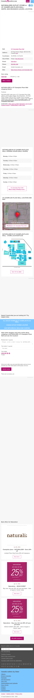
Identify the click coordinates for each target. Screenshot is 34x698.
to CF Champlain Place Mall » (17, 225)
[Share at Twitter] (32, 5)
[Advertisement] (17, 29)
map (17, 53)
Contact (3, 693)
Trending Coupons (6, 654)
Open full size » (17, 271)
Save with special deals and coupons (17, 328)
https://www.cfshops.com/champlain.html (21, 69)
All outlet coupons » (17, 638)
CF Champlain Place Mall (17, 49)
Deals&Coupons (5, 105)
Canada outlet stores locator (17, 325)
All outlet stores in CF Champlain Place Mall (17, 321)
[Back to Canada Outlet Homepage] (9, 1)
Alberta (3, 674)
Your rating (4, 351)
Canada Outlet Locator (7, 658)
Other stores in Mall (13, 103)
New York (4, 681)
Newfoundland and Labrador (9, 683)
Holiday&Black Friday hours (18, 105)
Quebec (3, 688)
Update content (10, 693)
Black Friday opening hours (8, 656)
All (18, 666)
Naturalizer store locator (25, 103)
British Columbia (6, 676)
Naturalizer (14, 61)
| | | (32, 1)
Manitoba (4, 677)
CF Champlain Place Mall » (17, 188)
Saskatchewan (5, 690)
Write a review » (7, 80)
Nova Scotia (4, 685)
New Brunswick (19, 58)
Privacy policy (18, 693)
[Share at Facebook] (30, 5)
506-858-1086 (14, 64)
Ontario (3, 687)
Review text (7, 340)
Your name (6, 346)
